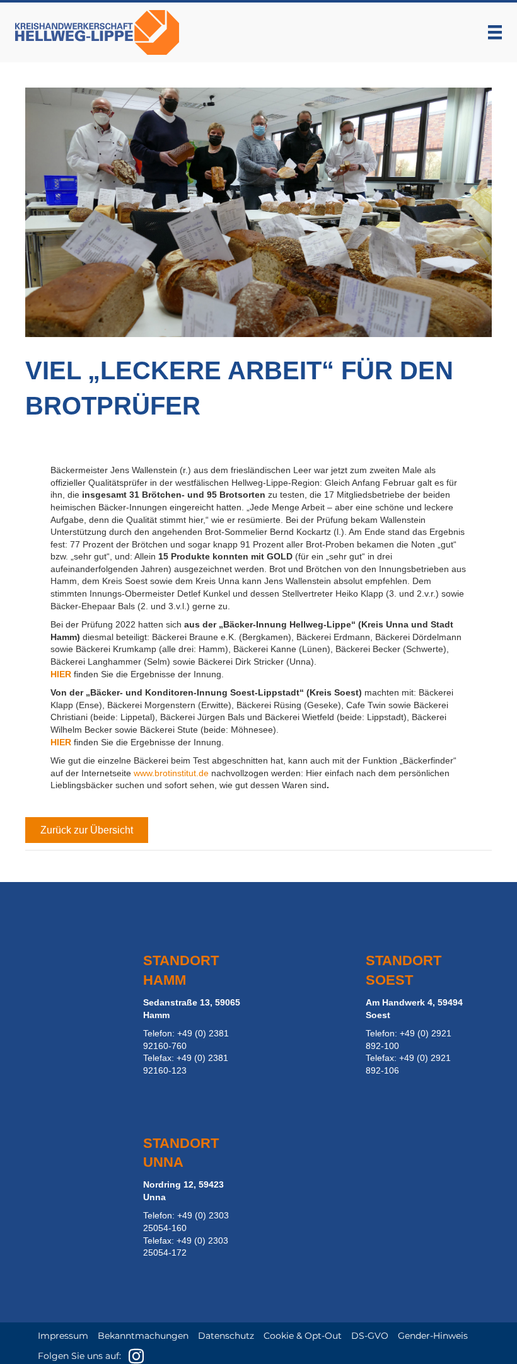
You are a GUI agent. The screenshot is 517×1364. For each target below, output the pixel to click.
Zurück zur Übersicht (86, 830)
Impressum (63, 1335)
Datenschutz (226, 1335)
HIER (60, 674)
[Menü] (495, 32)
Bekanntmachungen (143, 1335)
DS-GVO (369, 1335)
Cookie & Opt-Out (303, 1335)
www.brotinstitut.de (171, 773)
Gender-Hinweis (433, 1335)
